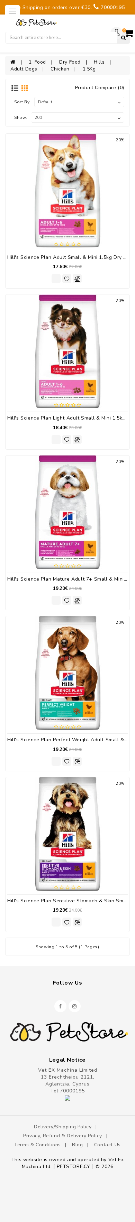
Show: (20, 117)
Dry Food (70, 62)
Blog (77, 1144)
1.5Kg (89, 69)
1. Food (37, 62)
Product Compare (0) (99, 87)
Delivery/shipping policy (62, 1127)
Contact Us (107, 1144)
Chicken (60, 69)
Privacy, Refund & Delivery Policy (62, 1135)
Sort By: (22, 102)
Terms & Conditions (37, 1144)
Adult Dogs (23, 69)
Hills (99, 62)
